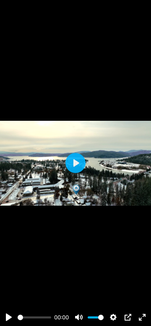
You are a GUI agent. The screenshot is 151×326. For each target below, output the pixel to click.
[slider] (34, 317)
